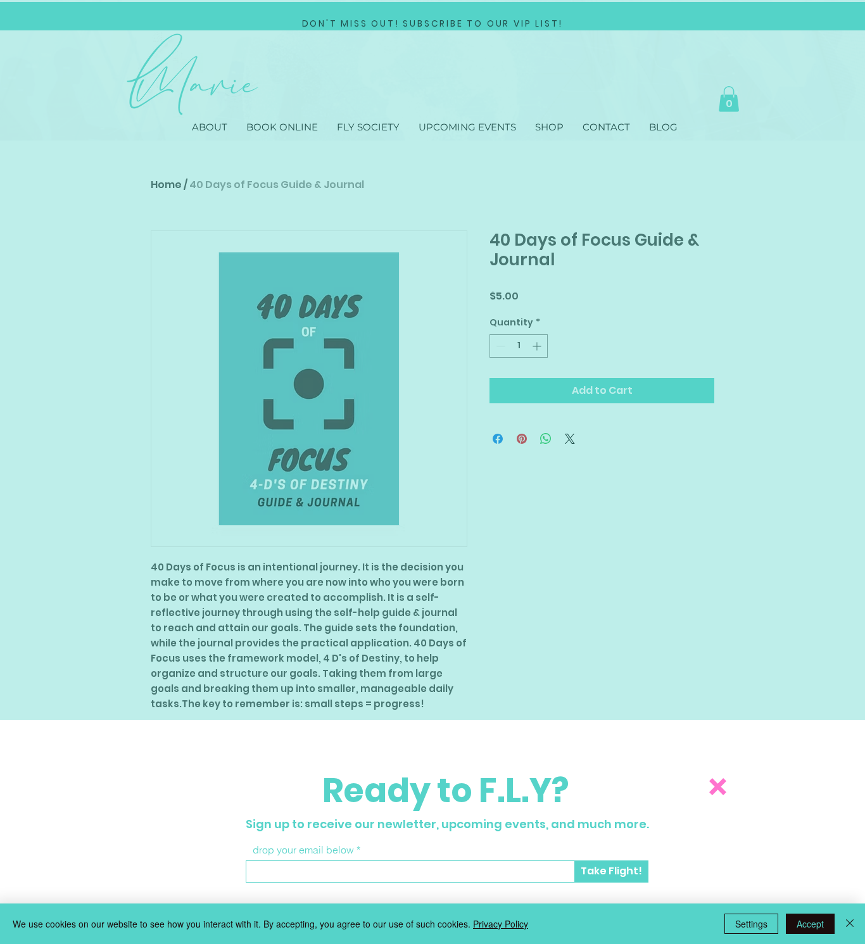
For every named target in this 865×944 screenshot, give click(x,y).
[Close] (849, 924)
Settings (751, 923)
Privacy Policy (500, 923)
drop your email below (303, 850)
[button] (717, 786)
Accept (810, 923)
